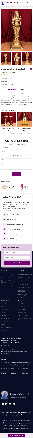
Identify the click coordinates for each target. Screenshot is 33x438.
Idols (10, 283)
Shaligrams (12, 275)
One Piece (4, 84)
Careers (3, 312)
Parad (2, 288)
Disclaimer (20, 323)
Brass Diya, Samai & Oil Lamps (10, 6)
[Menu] (31, 2)
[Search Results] (8, 3)
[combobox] (5, 156)
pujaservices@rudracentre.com (10, 351)
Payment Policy (21, 312)
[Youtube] (6, 404)
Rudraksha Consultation (24, 277)
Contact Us (4, 309)
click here (22, 430)
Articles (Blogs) (5, 318)
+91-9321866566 (14, 372)
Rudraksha (4, 275)
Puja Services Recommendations (22, 283)
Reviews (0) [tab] (21, 89)
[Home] (3, 3)
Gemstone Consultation (24, 280)
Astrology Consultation (24, 287)
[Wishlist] (11, 3)
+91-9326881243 (24, 351)
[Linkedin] (13, 404)
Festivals (11, 286)
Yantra (2, 285)
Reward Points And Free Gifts (24, 319)
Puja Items (12, 278)
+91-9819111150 (16, 342)
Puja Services (3, 281)
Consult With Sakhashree (24, 274)
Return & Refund (22, 315)
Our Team (3, 315)
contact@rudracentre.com (9, 340)
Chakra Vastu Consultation (21, 291)
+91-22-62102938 (3, 372)
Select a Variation (16, 435)
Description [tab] (12, 89)
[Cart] (14, 3)
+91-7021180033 (6, 342)
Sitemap (3, 330)
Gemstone (4, 278)
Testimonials (4, 321)
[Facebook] (2, 404)
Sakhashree (4, 306)
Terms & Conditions (22, 303)
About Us (3, 303)
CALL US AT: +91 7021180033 (16, 144)
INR (27, 2)
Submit (16, 174)
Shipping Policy (21, 309)
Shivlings (11, 281)
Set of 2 (12, 84)
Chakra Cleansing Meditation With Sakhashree (22, 296)
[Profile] (17, 3)
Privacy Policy (21, 306)
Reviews (3, 324)
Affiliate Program (6, 327)
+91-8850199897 (25, 372)
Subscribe (17, 262)
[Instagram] (10, 404)
